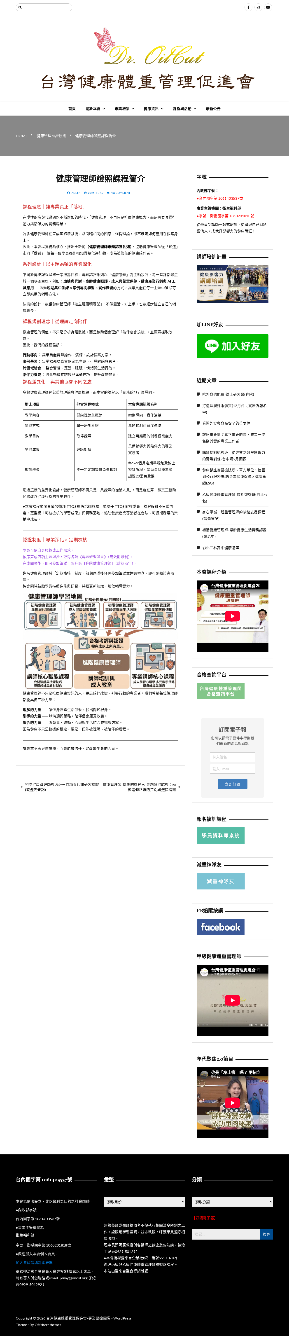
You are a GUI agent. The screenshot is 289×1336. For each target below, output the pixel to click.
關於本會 (93, 108)
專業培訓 (122, 108)
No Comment (121, 192)
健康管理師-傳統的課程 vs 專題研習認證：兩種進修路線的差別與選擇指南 (139, 787)
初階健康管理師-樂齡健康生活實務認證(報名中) (234, 533)
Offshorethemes (48, 1324)
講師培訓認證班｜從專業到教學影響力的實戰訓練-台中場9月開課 (233, 455)
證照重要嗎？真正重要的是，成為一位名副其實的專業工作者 (233, 437)
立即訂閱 (232, 784)
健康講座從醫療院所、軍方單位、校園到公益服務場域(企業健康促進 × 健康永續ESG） (234, 476)
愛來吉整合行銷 (128, 1271)
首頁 (72, 108)
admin (76, 192)
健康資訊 (151, 108)
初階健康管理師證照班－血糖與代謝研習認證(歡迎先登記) (62, 787)
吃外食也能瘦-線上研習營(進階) (228, 394)
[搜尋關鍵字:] (44, 7)
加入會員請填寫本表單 (34, 1262)
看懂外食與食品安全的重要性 (226, 423)
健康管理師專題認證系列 (109, 246)
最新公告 (213, 108)
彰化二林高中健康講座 (220, 547)
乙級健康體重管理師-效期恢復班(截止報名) (235, 497)
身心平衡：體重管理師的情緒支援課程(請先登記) (233, 515)
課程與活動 (182, 108)
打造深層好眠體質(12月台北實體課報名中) (234, 408)
